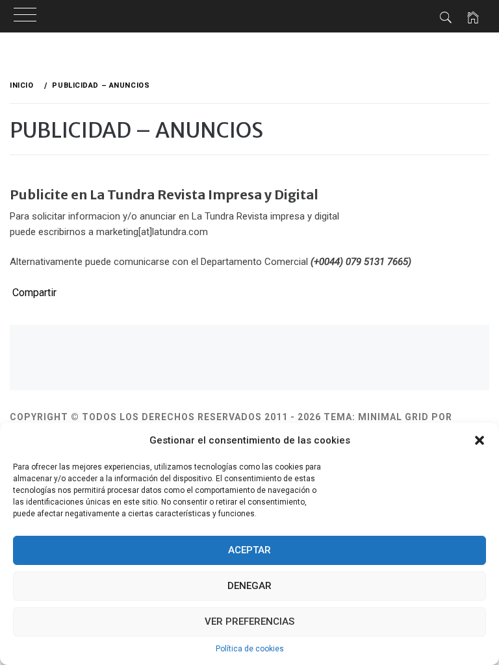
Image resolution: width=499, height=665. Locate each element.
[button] (479, 440)
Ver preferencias (249, 621)
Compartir (34, 293)
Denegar (249, 586)
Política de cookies (250, 648)
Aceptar (249, 550)
